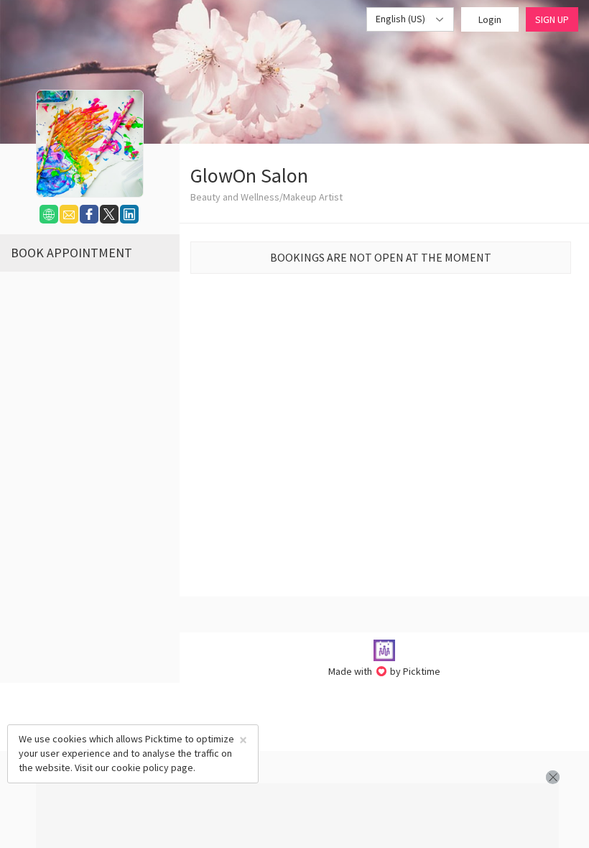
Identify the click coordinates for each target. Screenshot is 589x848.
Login (489, 19)
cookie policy (140, 767)
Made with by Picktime (384, 671)
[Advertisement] (297, 815)
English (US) (401, 18)
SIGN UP (552, 19)
